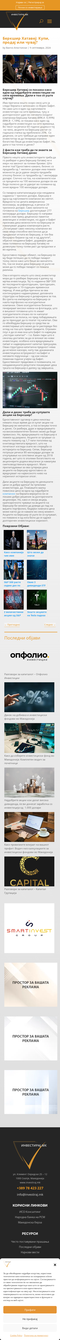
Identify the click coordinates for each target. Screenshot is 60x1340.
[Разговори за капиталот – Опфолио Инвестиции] (29, 657)
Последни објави (30, 1247)
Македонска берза (30, 1222)
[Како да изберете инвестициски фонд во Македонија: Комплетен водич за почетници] (29, 738)
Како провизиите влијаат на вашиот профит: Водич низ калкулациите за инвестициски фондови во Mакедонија (28, 848)
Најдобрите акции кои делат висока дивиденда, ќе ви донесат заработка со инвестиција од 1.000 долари (28, 803)
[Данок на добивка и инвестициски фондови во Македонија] (29, 697)
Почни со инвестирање (30, 7)
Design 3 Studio (21, 1258)
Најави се (21, 2)
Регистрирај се (36, 2)
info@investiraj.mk (30, 1194)
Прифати (30, 1309)
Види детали (30, 1328)
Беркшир (24, 210)
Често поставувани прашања (30, 1241)
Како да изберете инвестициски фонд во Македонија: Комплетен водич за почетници (29, 759)
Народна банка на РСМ (30, 1217)
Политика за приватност (36, 1335)
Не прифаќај (30, 1319)
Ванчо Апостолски (16, 47)
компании (9, 493)
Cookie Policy (16, 1335)
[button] (55, 1264)
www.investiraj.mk (30, 1182)
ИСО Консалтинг (30, 1212)
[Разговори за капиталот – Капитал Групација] (29, 871)
